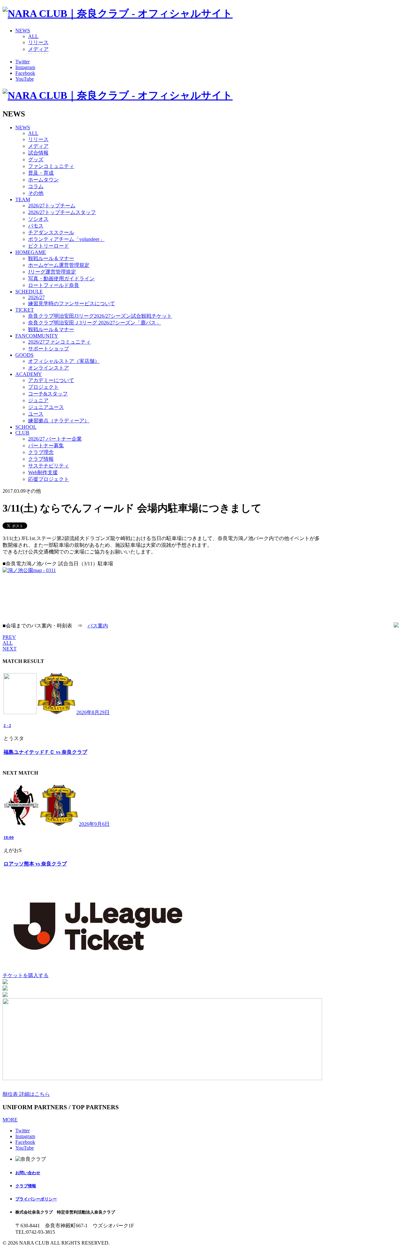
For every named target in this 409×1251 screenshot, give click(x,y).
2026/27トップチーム (51, 205)
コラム (35, 186)
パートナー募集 (46, 445)
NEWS (22, 30)
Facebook (25, 73)
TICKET (24, 310)
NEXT (10, 648)
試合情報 (38, 152)
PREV (9, 637)
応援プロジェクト (48, 479)
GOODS (24, 355)
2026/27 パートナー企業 (55, 439)
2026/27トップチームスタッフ (62, 212)
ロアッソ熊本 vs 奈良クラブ (35, 863)
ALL (33, 36)
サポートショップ (48, 348)
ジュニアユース (46, 407)
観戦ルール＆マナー (51, 258)
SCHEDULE (29, 291)
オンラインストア (48, 368)
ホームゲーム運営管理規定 (58, 265)
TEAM (22, 199)
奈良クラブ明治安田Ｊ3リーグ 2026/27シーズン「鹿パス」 (94, 322)
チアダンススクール (51, 232)
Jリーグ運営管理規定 (52, 272)
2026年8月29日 (93, 712)
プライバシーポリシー (36, 1199)
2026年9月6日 (94, 824)
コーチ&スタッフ (48, 393)
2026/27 (36, 297)
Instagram (25, 67)
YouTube (24, 79)
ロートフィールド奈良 (53, 285)
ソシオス (38, 219)
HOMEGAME (30, 252)
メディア (38, 49)
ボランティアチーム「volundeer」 (66, 239)
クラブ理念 (41, 452)
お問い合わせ (27, 1172)
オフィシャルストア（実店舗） (64, 361)
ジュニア (38, 400)
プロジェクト (43, 387)
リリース (38, 42)
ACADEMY (28, 374)
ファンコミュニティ (51, 166)
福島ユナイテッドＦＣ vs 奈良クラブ (45, 752)
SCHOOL (25, 427)
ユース (35, 414)
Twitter (22, 61)
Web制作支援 (43, 472)
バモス (35, 225)
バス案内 (98, 625)
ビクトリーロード (48, 246)
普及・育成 (41, 173)
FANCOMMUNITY (36, 336)
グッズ (35, 159)
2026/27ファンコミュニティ (59, 342)
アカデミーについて (51, 380)
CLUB (22, 432)
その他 (35, 193)
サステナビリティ (48, 465)
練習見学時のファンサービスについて (71, 303)
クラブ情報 (41, 459)
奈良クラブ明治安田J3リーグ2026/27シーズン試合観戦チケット (100, 316)
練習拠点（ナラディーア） (58, 420)
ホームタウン (43, 179)
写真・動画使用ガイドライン (61, 278)
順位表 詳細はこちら (26, 1094)
